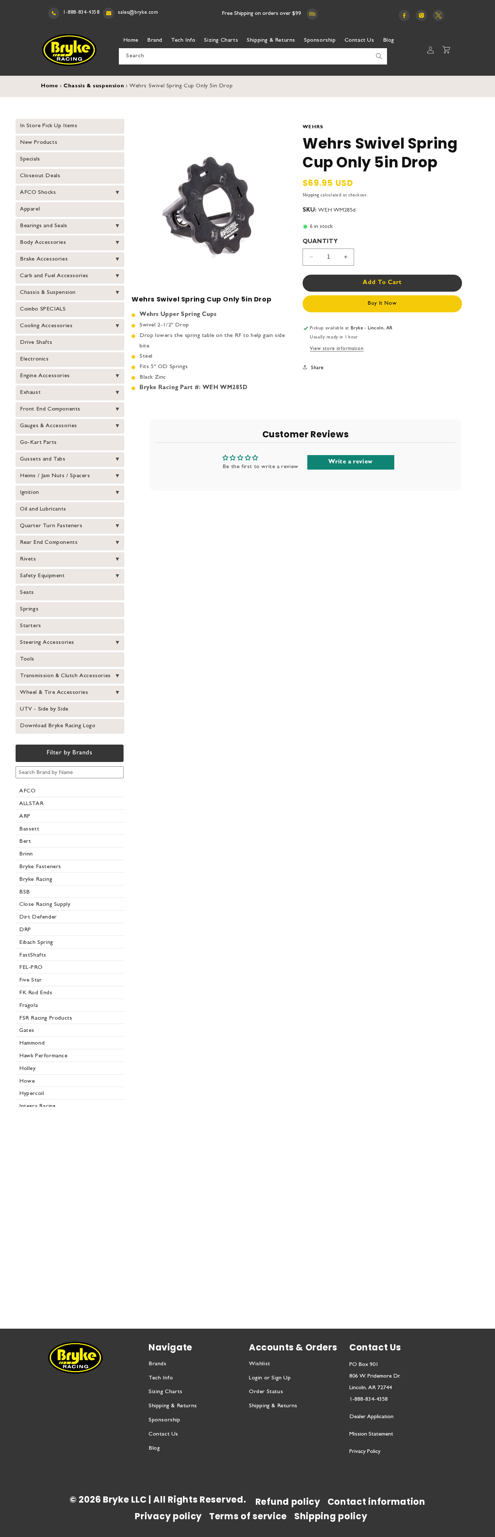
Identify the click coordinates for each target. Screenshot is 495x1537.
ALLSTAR (31, 804)
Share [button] (317, 368)
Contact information (376, 1502)
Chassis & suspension (93, 86)
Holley (27, 1069)
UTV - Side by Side (44, 709)
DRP (25, 930)
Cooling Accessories (46, 326)
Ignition (29, 493)
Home (49, 86)
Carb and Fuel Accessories (54, 276)
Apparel (30, 209)
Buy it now (382, 304)
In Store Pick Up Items (48, 126)
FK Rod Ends (36, 993)
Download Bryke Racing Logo (58, 726)
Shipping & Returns (173, 1406)
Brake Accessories (44, 259)
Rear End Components (49, 543)
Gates (26, 1031)
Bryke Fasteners (40, 867)
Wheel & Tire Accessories (54, 693)
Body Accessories (43, 243)
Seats (27, 593)
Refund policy (287, 1502)
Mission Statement (371, 1434)
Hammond (32, 1043)
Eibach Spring (36, 943)
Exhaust (30, 393)
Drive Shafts (36, 343)
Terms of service (248, 1516)
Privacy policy (168, 1516)
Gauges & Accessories (48, 426)
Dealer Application (371, 1417)
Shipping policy (330, 1516)
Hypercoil (31, 1094)
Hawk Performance (43, 1056)
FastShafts (32, 955)
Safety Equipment (42, 576)
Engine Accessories (45, 376)
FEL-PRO (30, 968)
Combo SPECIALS (43, 309)
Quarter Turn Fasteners (51, 526)
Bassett (29, 829)
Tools (27, 659)
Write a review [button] (350, 462)
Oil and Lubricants (43, 509)
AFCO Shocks (38, 193)
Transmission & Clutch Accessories (65, 676)
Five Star (30, 980)
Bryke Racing (35, 880)
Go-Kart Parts (38, 443)
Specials (30, 159)
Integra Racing (37, 1106)
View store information (336, 348)
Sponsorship (164, 1420)
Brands (158, 1364)
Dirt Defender (38, 917)
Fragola (28, 1006)
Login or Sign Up (270, 1378)
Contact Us (163, 1434)
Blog (154, 1448)
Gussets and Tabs (43, 459)
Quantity (320, 242)
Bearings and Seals (43, 226)
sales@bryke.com (138, 12)
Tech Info (161, 1378)
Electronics (34, 359)
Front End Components (50, 409)
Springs (29, 609)
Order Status (266, 1392)
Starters (30, 626)
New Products (38, 143)
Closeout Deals (40, 176)
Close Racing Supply (44, 905)
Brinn (26, 854)
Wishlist (259, 1364)
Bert (25, 842)
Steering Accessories (47, 643)
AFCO (27, 791)
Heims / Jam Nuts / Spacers (55, 476)
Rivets (28, 559)
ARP (24, 817)
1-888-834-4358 (81, 12)
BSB (24, 892)
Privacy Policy (364, 1452)
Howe (27, 1081)
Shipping (311, 195)
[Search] (379, 56)
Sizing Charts (166, 1392)
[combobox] (253, 56)
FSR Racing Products (45, 1018)
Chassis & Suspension (48, 293)
